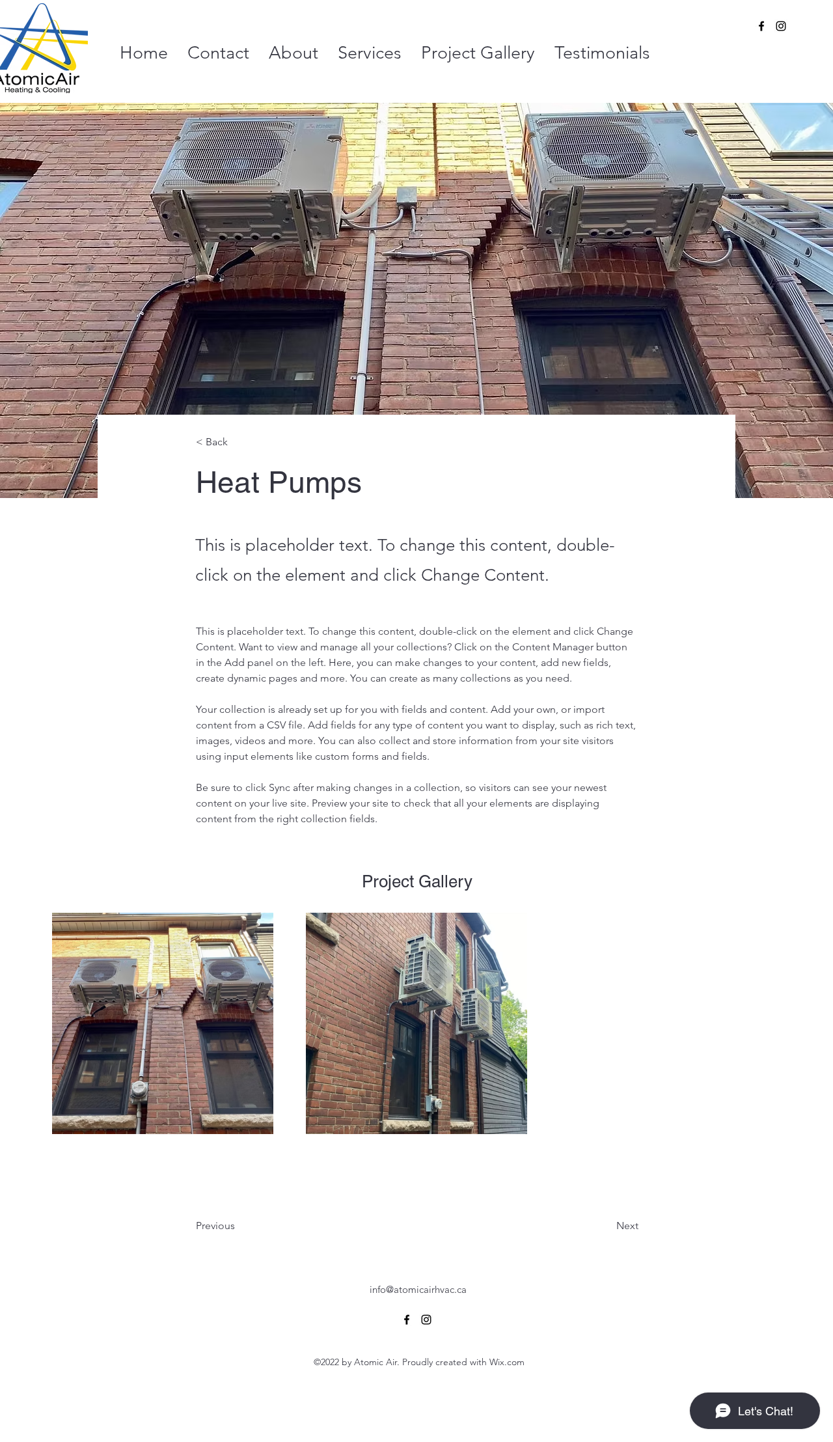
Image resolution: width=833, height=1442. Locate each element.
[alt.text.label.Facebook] (761, 26)
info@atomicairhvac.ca (418, 1289)
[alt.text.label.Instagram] (780, 26)
